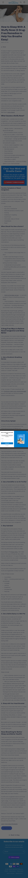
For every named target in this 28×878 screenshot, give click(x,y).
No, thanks (7, 445)
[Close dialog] (27, 431)
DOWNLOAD (7, 443)
